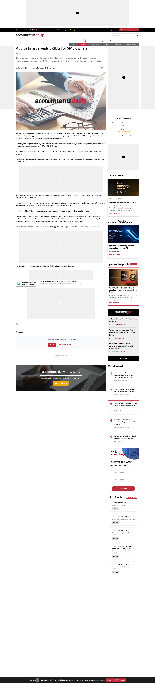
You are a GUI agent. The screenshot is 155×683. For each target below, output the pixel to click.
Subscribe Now (61, 383)
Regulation (117, 44)
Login (115, 30)
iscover (125, 41)
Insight (101, 41)
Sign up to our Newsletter (78, 30)
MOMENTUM (31, 30)
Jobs (134, 41)
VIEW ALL (123, 359)
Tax (73, 44)
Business (83, 44)
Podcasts (113, 41)
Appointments (131, 44)
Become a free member (129, 30)
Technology (95, 44)
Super (106, 44)
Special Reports (122, 264)
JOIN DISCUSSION (123, 131)
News (92, 41)
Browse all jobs (131, 497)
